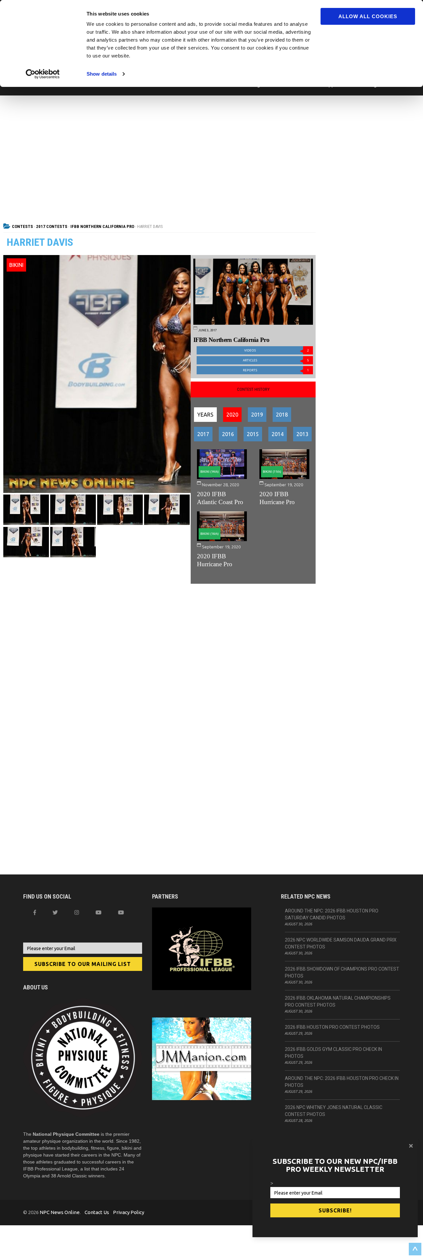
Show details (102, 74)
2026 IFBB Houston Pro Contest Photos (332, 1027)
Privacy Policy (128, 1212)
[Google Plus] (98, 912)
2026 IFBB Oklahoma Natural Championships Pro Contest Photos (338, 1001)
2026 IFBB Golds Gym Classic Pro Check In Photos (333, 1053)
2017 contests (51, 226)
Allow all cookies (367, 16)
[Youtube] (121, 912)
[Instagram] (76, 912)
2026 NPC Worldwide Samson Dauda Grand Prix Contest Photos (341, 943)
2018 (282, 415)
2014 (278, 434)
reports (276, 370)
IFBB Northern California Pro (102, 226)
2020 (232, 415)
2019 (257, 415)
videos (276, 350)
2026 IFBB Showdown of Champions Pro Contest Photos (342, 972)
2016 (228, 434)
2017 (203, 434)
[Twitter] (55, 912)
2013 (302, 434)
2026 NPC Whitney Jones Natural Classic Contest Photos (333, 1111)
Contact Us (97, 1212)
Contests (22, 226)
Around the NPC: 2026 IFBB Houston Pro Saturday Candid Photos (331, 914)
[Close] (411, 1146)
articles (276, 360)
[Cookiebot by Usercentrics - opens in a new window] (43, 74)
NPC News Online (60, 1212)
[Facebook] (34, 912)
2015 (253, 434)
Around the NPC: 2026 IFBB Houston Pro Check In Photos (342, 1082)
